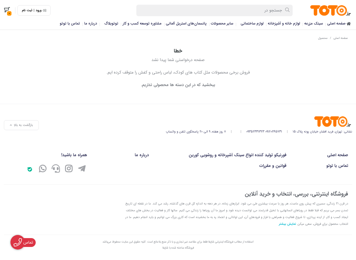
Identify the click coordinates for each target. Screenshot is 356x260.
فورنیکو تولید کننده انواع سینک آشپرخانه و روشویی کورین (237, 155)
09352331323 (255, 131)
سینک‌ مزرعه (313, 23)
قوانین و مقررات (272, 165)
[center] (287, 10)
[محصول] (259, 121)
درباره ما (90, 23)
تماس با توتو (70, 23)
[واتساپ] (43, 169)
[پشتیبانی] (56, 169)
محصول (323, 38)
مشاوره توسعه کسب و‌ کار (142, 23)
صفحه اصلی (337, 23)
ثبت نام (27, 10)
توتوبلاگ (111, 23)
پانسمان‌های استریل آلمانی (186, 23)
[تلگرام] (82, 169)
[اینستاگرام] (69, 169)
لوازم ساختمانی (252, 23)
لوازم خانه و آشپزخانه (284, 23)
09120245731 (273, 131)
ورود (38, 10)
